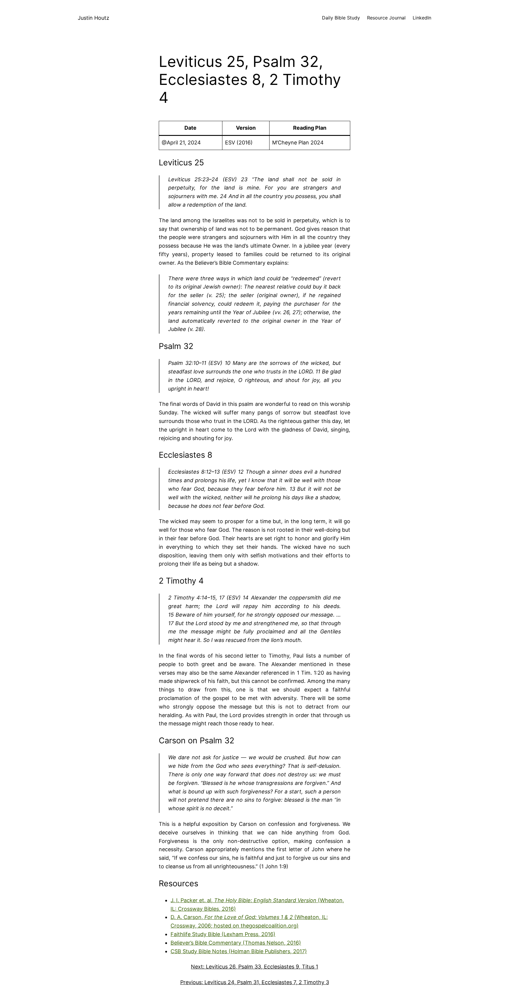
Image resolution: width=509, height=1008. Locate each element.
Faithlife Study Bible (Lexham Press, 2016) (223, 934)
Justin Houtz (93, 18)
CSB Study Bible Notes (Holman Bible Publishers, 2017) (239, 951)
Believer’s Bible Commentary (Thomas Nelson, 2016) (236, 943)
